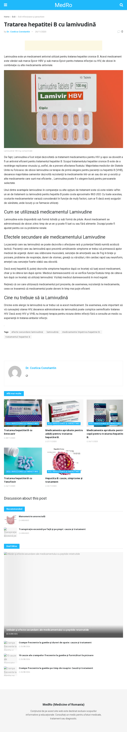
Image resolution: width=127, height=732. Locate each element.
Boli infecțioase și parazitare (31, 17)
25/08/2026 (25, 646)
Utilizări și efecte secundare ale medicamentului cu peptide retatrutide (47, 629)
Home (6, 17)
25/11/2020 (51, 486)
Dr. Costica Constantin (18, 31)
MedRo (63, 5)
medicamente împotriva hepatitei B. (81, 332)
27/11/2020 (51, 441)
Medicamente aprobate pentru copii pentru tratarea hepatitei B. (105, 433)
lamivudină (53, 332)
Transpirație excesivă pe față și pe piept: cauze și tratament (52, 529)
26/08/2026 (13, 634)
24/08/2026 (25, 672)
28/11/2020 (10, 438)
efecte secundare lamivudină (27, 332)
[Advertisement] (63, 46)
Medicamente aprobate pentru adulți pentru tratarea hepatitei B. (64, 433)
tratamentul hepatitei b (18, 337)
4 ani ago (24, 520)
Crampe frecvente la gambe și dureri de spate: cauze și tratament (55, 642)
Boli (14, 17)
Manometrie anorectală (32, 516)
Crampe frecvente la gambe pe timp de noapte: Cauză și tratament (56, 668)
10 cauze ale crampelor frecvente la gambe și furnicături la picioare (56, 655)
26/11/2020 (40, 31)
